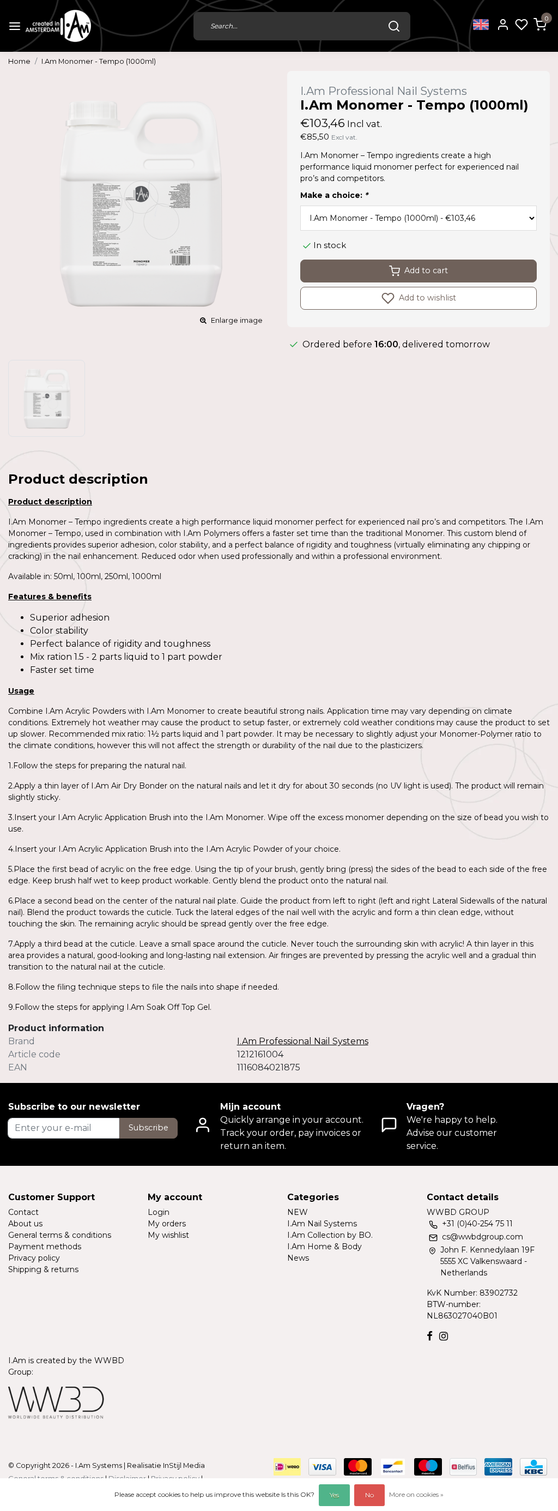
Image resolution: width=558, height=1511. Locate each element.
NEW (297, 1212)
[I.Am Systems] (58, 26)
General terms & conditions (59, 1235)
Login (158, 1212)
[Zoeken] (394, 26)
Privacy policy (34, 1258)
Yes (334, 1495)
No (369, 1495)
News (298, 1258)
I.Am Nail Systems (322, 1224)
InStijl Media (183, 1465)
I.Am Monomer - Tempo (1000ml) (98, 61)
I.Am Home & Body (324, 1246)
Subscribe (148, 1128)
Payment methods (44, 1246)
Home (19, 61)
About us (25, 1224)
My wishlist (168, 1235)
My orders (167, 1224)
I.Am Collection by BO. (330, 1235)
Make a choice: (334, 195)
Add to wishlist (426, 297)
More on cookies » (416, 1494)
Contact (23, 1212)
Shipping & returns (43, 1269)
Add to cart (426, 270)
